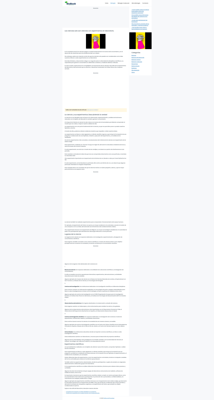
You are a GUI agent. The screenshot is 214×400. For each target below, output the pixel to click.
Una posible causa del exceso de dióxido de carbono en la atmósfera (140, 16)
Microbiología (136, 3)
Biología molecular (123, 3)
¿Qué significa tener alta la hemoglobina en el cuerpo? (139, 28)
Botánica (134, 68)
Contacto (145, 3)
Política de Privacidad (108, 398)
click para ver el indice (92, 110)
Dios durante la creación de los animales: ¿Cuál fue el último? (140, 24)
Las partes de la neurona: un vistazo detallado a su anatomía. (81, 391)
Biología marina (136, 59)
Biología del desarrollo (138, 57)
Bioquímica (135, 64)
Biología (113, 3)
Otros (133, 72)
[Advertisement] (95, 18)
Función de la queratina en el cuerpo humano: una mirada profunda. (83, 393)
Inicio (106, 3)
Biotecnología (135, 66)
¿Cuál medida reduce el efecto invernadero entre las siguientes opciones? (140, 11)
